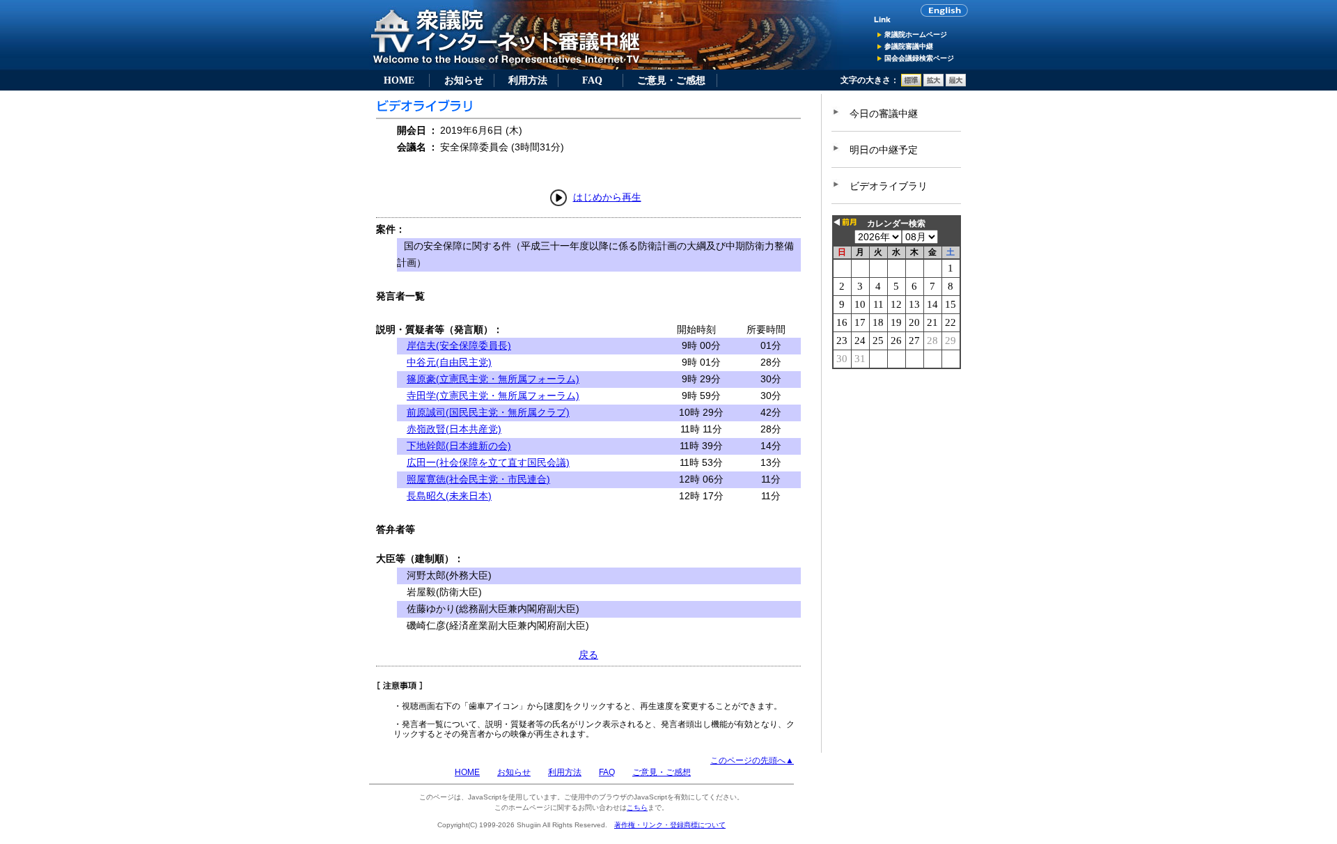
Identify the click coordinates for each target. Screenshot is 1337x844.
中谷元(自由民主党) (449, 362)
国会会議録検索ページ (919, 58)
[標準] (911, 83)
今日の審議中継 (884, 113)
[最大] (956, 83)
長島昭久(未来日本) (449, 495)
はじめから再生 (607, 197)
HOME (399, 80)
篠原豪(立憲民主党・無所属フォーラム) (493, 378)
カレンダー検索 (896, 223)
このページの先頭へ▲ (752, 760)
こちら (637, 807)
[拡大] (933, 83)
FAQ (592, 80)
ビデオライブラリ (889, 186)
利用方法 (527, 80)
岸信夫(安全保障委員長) (459, 345)
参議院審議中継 (908, 46)
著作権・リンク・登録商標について (670, 825)
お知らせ (463, 80)
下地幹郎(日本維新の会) (459, 445)
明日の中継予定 (884, 149)
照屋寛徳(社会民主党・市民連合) (478, 479)
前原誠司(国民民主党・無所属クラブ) (488, 412)
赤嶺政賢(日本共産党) (454, 429)
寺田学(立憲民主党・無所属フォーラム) (493, 395)
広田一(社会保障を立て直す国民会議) (488, 462)
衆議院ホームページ (915, 34)
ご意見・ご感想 (671, 80)
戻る (588, 654)
